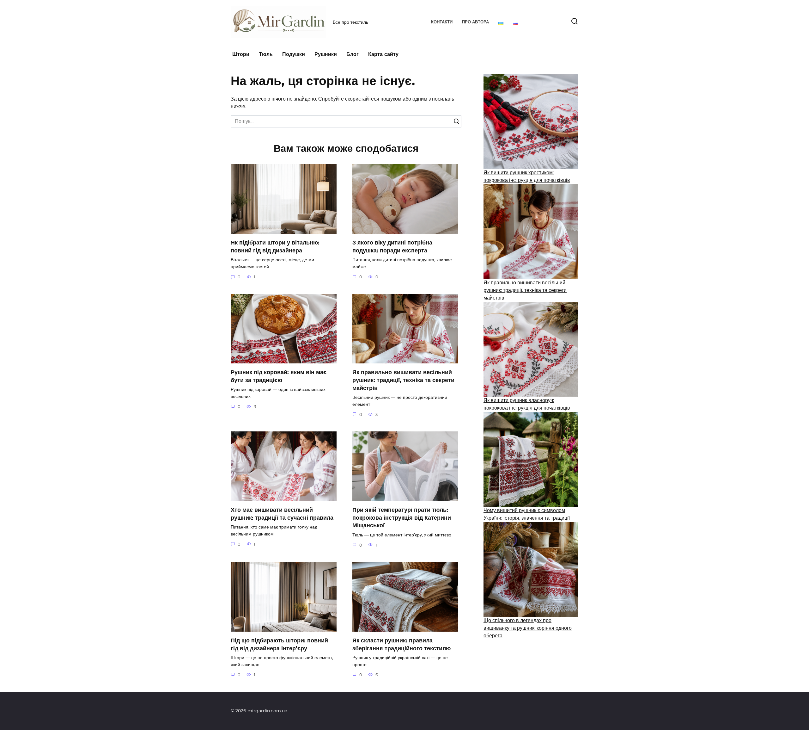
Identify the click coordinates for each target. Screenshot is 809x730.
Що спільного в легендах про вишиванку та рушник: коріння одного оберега (528, 628)
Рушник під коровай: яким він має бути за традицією (278, 376)
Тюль (266, 54)
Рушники (325, 54)
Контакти (442, 22)
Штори (240, 54)
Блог (352, 54)
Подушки (293, 54)
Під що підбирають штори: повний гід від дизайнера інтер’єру (279, 644)
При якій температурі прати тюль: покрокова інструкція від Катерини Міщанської (401, 517)
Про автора (475, 22)
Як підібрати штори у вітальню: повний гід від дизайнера (275, 246)
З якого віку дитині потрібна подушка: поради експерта (392, 246)
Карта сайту (383, 54)
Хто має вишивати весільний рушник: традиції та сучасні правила (282, 513)
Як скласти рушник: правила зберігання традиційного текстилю (401, 644)
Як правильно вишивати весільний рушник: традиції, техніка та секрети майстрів (403, 380)
